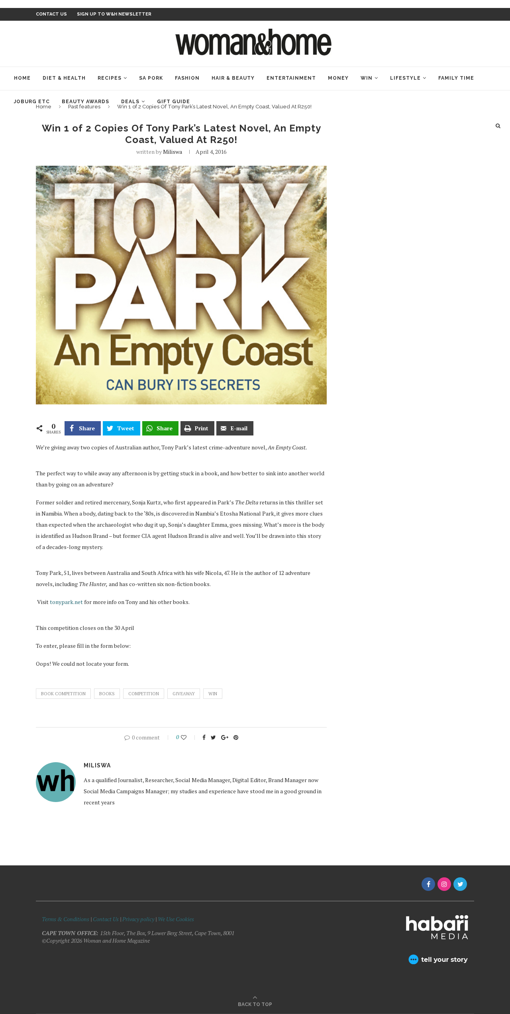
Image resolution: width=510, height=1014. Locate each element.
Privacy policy (138, 919)
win (212, 693)
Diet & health (64, 78)
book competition (63, 693)
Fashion (187, 78)
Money (338, 78)
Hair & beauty (233, 78)
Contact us (51, 14)
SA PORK (151, 78)
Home (22, 78)
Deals (130, 101)
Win (367, 78)
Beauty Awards (85, 101)
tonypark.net (67, 602)
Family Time (456, 78)
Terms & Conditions (65, 919)
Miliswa (172, 151)
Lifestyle (405, 78)
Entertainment (291, 78)
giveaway (184, 693)
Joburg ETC (32, 101)
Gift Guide (173, 101)
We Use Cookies (176, 919)
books (107, 693)
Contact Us (106, 919)
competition (143, 693)
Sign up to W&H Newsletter (114, 14)
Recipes (110, 78)
